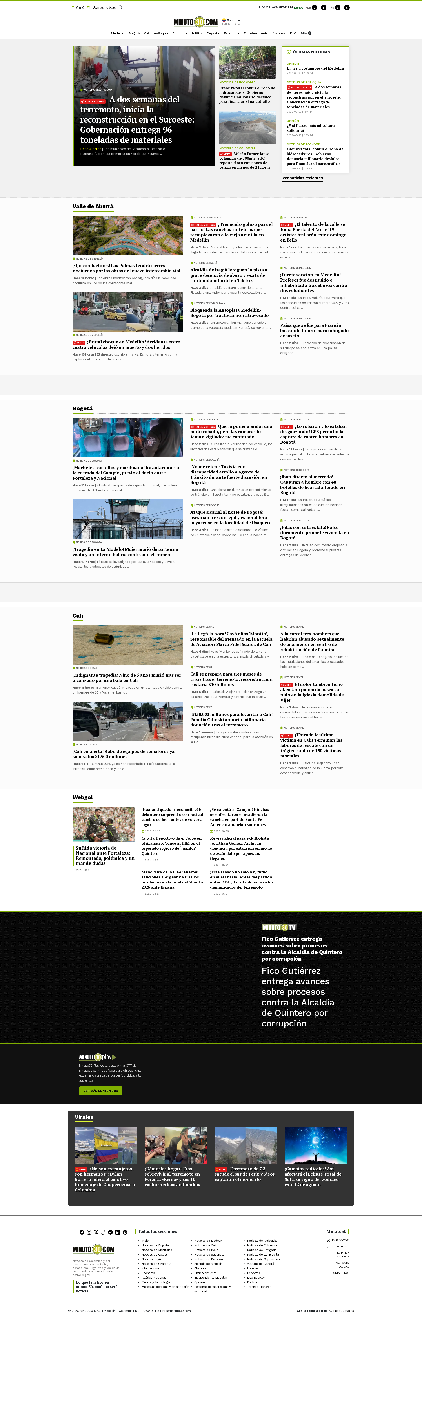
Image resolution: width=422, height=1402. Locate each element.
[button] (77, 7)
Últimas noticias (103, 7)
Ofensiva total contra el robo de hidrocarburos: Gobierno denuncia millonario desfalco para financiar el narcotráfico (247, 94)
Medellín (117, 33)
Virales (84, 1117)
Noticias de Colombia (237, 148)
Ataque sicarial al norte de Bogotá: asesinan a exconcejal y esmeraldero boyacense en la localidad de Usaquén (230, 517)
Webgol (83, 797)
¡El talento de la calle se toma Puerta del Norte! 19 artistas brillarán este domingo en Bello (313, 232)
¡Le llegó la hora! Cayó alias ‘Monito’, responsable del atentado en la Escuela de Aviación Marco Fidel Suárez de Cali (231, 639)
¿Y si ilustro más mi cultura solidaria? (311, 128)
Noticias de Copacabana (209, 303)
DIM (293, 33)
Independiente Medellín (210, 1277)
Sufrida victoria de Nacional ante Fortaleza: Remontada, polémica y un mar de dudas (105, 855)
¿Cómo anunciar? (338, 1246)
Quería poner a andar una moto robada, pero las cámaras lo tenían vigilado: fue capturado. (231, 431)
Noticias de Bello (295, 217)
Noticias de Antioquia (98, 90)
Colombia (179, 33)
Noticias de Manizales (157, 1250)
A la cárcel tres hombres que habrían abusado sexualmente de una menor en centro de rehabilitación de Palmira (312, 641)
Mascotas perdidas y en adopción (165, 1286)
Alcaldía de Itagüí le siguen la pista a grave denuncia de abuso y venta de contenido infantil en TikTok (228, 275)
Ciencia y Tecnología (156, 1282)
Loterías (252, 1268)
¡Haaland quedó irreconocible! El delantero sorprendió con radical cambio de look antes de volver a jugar (172, 817)
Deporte (213, 33)
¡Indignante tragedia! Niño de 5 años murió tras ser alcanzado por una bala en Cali (127, 677)
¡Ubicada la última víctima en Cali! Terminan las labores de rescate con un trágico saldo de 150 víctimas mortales (311, 745)
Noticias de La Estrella (263, 1254)
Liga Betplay (256, 1277)
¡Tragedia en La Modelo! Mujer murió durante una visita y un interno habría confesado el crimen (125, 551)
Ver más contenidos (101, 1091)
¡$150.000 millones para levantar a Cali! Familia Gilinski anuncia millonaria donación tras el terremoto (231, 719)
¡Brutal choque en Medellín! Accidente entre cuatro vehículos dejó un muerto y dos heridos (126, 344)
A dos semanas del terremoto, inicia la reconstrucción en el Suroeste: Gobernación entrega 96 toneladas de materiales (137, 119)
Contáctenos (340, 1272)
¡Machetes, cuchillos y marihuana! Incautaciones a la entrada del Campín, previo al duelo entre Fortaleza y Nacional (126, 472)
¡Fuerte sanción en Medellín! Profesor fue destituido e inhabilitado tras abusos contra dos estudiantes (313, 282)
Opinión (293, 63)
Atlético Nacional (154, 1277)
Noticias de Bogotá (296, 419)
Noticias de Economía (237, 82)
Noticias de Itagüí (205, 263)
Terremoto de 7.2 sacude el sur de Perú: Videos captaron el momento (245, 1174)
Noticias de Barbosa (208, 1259)
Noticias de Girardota (156, 1263)
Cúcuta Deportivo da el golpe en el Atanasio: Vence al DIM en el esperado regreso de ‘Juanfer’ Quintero (172, 845)
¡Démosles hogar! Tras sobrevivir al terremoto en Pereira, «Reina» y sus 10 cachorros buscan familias (172, 1176)
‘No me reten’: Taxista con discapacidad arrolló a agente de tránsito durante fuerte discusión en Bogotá (228, 474)
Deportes (253, 1273)
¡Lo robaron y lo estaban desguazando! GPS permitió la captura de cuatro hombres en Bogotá (313, 434)
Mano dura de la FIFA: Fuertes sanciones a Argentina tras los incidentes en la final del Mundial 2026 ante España (173, 879)
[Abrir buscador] (120, 7)
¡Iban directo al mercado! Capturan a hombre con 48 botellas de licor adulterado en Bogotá (312, 484)
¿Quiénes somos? (338, 1240)
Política (196, 33)
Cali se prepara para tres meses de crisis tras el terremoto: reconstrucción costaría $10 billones (231, 679)
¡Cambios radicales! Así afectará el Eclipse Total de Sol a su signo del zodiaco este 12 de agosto (313, 1176)
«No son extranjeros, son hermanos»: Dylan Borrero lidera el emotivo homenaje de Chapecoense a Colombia (105, 1179)
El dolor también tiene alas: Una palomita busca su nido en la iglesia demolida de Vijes (312, 692)
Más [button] (304, 33)
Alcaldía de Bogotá (260, 1263)
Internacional (151, 1268)
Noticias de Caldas (155, 1254)
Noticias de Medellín (297, 268)
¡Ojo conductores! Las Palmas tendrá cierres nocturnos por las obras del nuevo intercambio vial (126, 268)
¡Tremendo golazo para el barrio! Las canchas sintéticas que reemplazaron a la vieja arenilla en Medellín (231, 232)
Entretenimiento (255, 33)
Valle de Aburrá (93, 206)
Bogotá (134, 33)
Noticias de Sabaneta (209, 1254)
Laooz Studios (343, 1310)
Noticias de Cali (294, 626)
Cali (146, 33)
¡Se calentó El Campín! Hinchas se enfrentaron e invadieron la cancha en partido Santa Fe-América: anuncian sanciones (239, 817)
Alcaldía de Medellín (208, 1263)
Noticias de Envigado (261, 1250)
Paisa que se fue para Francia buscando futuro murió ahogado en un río (314, 330)
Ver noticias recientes (302, 178)
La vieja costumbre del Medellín (315, 68)
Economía (231, 33)
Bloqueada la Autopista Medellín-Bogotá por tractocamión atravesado (229, 312)
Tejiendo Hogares (259, 1286)
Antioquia (161, 33)
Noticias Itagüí (151, 1259)
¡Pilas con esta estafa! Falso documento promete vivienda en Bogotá (314, 532)
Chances (200, 1268)
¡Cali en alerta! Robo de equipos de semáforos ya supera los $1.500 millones (124, 753)
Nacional (279, 33)
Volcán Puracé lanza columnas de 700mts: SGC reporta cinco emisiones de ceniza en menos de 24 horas (244, 160)
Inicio (145, 1240)
